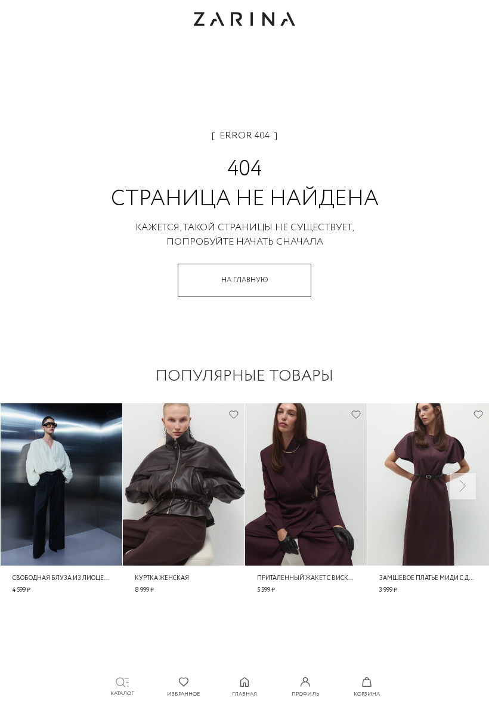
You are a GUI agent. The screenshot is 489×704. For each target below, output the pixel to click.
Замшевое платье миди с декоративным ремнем (428, 578)
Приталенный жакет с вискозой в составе (306, 578)
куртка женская (162, 578)
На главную (244, 280)
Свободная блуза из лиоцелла (61, 578)
